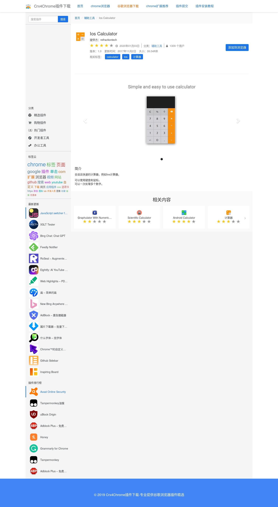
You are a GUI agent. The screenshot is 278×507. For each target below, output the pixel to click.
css (59, 187)
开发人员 (51, 190)
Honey (44, 437)
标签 (51, 164)
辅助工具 (89, 18)
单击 (54, 171)
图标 (41, 190)
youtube (57, 182)
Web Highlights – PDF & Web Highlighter (54, 281)
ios (125, 57)
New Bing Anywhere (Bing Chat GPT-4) (54, 304)
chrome (36, 164)
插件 (45, 171)
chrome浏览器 (100, 6)
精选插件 (40, 115)
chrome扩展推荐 (157, 6)
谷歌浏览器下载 (128, 6)
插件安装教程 (205, 6)
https (30, 191)
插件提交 (182, 6)
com (62, 171)
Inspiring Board (49, 372)
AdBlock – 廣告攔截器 (53, 315)
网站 (57, 176)
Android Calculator (184, 217)
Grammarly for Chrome (54, 448)
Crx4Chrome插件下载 (52, 6)
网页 (43, 187)
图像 (58, 190)
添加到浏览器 (237, 47)
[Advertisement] (48, 64)
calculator (112, 57)
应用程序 (51, 187)
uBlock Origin (48, 414)
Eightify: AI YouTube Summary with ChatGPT (54, 270)
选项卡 (65, 187)
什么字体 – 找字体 (51, 338)
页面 (60, 164)
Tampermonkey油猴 (52, 403)
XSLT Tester (47, 224)
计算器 (137, 57)
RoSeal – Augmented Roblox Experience (54, 258)
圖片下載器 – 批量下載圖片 (54, 326)
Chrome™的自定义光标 (54, 349)
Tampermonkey (49, 460)
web (48, 182)
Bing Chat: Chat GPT (52, 236)
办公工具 (40, 145)
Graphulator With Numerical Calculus (100, 217)
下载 (37, 187)
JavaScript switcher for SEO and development (54, 213)
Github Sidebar (49, 360)
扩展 (31, 176)
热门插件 (40, 130)
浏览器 (40, 176)
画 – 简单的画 (48, 292)
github (32, 181)
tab (45, 190)
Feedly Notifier (49, 247)
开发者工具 (41, 138)
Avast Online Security (53, 392)
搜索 (63, 19)
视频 (50, 176)
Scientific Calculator (139, 217)
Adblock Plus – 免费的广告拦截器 (54, 426)
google (34, 171)
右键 (63, 190)
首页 (80, 6)
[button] (84, 119)
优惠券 (33, 195)
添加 (35, 190)
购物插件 (40, 122)
